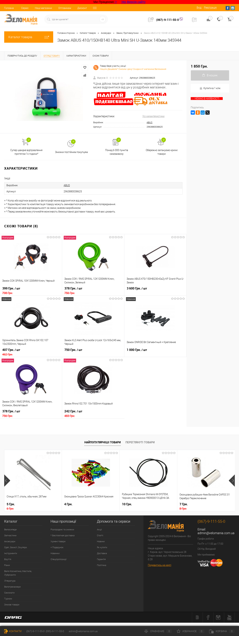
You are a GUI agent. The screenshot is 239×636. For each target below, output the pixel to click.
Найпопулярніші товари (102, 442)
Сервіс (25, 8)
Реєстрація (210, 7)
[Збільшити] (46, 97)
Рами (7, 565)
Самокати (9, 592)
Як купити (102, 547)
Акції (99, 529)
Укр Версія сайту (133, 2)
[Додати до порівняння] (85, 75)
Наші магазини (43, 8)
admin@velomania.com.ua (216, 533)
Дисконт (82, 8)
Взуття (7, 559)
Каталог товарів (20, 37)
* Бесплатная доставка (63, 535)
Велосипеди (10, 529)
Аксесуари (9, 541)
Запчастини (10, 535)
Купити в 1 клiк (211, 88)
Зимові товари (11, 604)
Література (9, 580)
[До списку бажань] (85, 67)
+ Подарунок (57, 547)
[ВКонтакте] (193, 112)
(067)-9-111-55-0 (168, 20)
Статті (100, 535)
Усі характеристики (153, 116)
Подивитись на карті (159, 565)
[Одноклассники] (198, 112)
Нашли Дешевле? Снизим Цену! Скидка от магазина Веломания (133, 69)
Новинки (55, 553)
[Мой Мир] (203, 112)
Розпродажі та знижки (62, 529)
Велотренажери (12, 586)
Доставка (102, 553)
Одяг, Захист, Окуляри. (15, 547)
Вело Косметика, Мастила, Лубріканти (18, 573)
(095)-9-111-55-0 (55, 631)
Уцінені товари (58, 541)
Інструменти (10, 553)
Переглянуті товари (140, 442)
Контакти (15, 631)
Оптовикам (64, 8)
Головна (9, 8)
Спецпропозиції (58, 559)
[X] (207, 112)
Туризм (8, 598)
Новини (101, 541)
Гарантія (101, 559)
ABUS (149, 122)
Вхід (199, 7)
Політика (101, 565)
